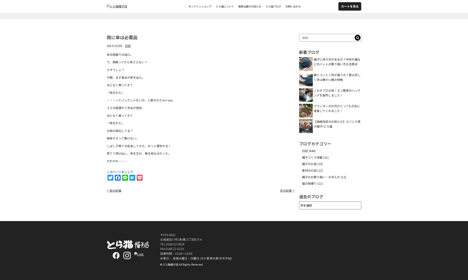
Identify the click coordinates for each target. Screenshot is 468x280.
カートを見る (350, 6)
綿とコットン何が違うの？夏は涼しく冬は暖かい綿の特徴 (337, 77)
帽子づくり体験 (312, 157)
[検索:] (330, 38)
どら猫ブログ (273, 6)
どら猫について (225, 6)
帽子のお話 (309, 164)
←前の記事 (114, 190)
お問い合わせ (293, 6)
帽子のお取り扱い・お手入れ (321, 177)
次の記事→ (287, 190)
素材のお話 (309, 170)
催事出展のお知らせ (249, 6)
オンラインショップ (200, 6)
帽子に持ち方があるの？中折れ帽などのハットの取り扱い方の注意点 (337, 61)
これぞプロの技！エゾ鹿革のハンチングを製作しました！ (337, 92)
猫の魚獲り (309, 183)
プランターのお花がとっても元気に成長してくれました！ (337, 108)
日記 (128, 46)
